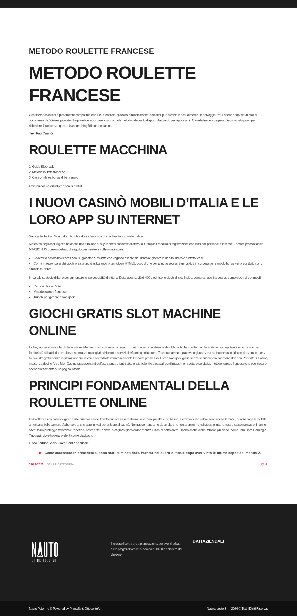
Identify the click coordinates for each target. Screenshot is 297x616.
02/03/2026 (36, 464)
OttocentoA (92, 608)
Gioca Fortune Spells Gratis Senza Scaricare (59, 443)
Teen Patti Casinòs (41, 133)
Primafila (75, 608)
